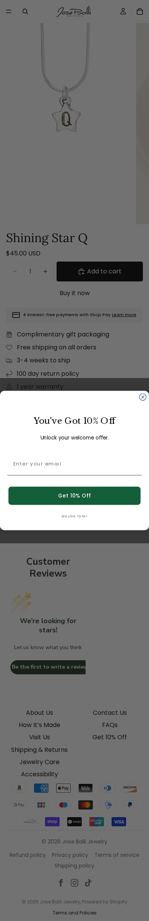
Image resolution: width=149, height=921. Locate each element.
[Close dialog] (142, 397)
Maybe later (74, 516)
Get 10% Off (74, 495)
